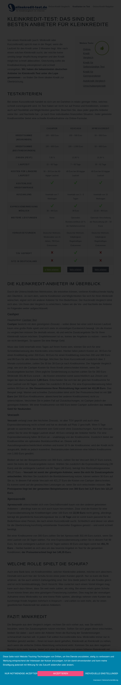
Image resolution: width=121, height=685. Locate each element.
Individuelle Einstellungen (101, 673)
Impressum (97, 680)
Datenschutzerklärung (110, 680)
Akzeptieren (60, 673)
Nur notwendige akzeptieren (21, 673)
